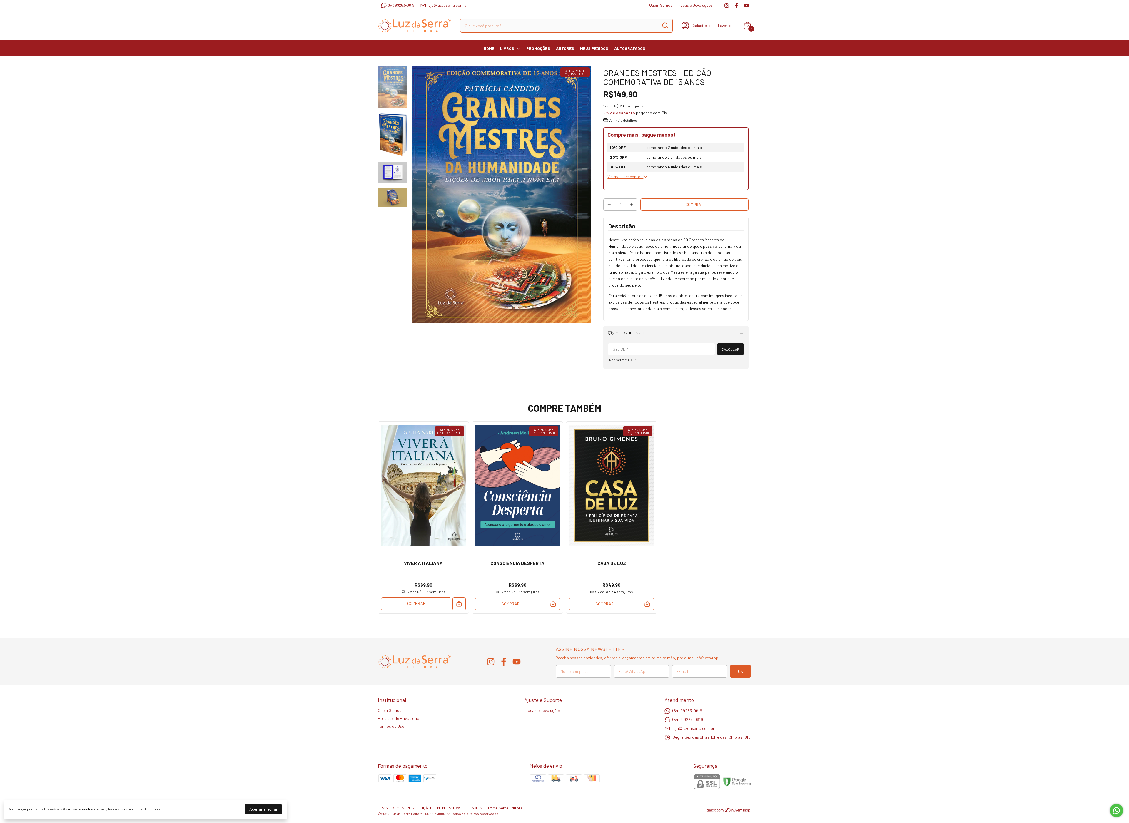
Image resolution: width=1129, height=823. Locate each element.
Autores (565, 48)
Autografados (629, 48)
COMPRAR (416, 603)
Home (489, 48)
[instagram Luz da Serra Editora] (726, 5)
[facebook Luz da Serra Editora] (736, 5)
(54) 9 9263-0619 (687, 719)
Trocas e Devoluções (695, 5)
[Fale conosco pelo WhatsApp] (1116, 810)
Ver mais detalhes (622, 120)
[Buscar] (665, 25)
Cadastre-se (702, 25)
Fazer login (727, 25)
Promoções (538, 48)
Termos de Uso (391, 726)
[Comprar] (459, 603)
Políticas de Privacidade (399, 718)
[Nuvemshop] (728, 811)
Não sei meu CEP (622, 360)
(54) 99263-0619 (401, 5)
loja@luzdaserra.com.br (447, 5)
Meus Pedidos (594, 48)
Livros (507, 48)
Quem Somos (660, 5)
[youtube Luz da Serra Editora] (746, 5)
